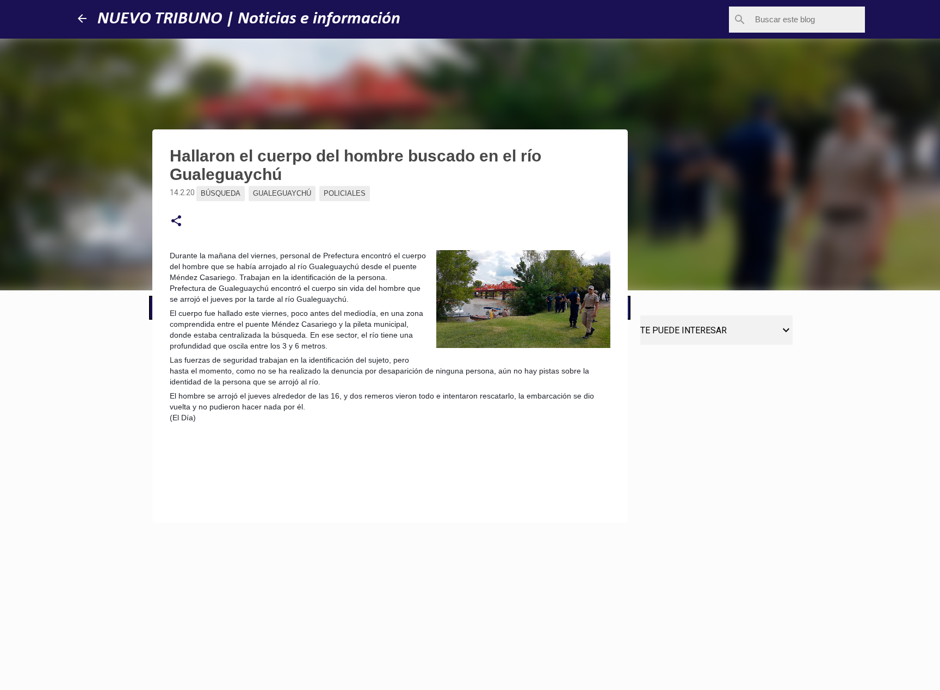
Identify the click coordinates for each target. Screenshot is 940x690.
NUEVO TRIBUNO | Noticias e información (248, 19)
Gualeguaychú (282, 193)
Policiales (345, 193)
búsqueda (220, 193)
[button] (176, 221)
